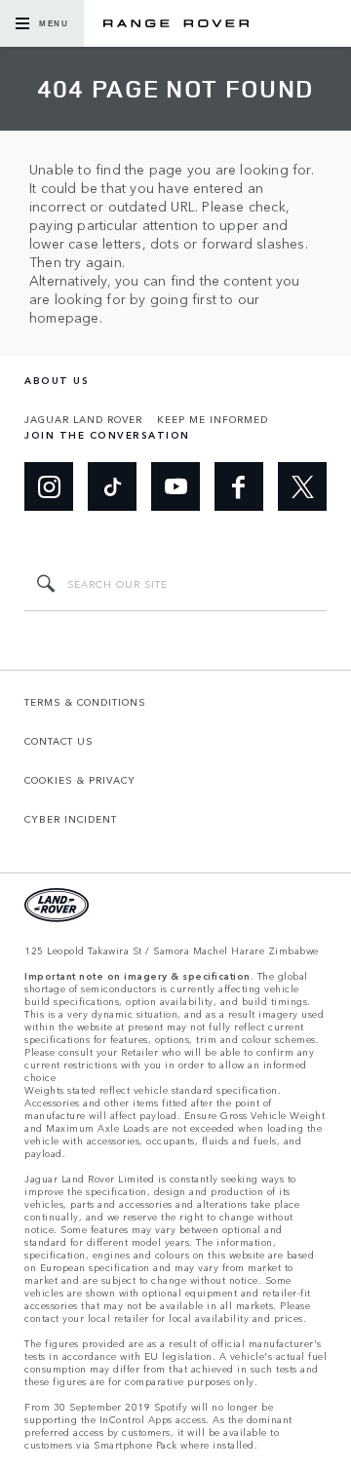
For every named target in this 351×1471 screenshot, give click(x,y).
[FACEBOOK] (238, 486)
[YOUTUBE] (175, 486)
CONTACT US (59, 741)
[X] (302, 486)
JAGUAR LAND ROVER (83, 419)
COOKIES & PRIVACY (80, 780)
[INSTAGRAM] (48, 486)
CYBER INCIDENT (70, 819)
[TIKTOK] (112, 486)
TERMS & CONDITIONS (85, 702)
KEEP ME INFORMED (212, 419)
